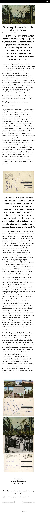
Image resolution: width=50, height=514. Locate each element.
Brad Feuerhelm (13, 32)
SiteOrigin (24, 511)
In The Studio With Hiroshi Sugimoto (8, 502)
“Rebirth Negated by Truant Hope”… (28, 502)
